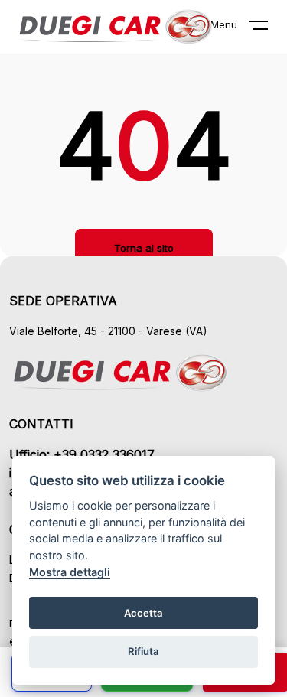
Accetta (143, 613)
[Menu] (268, 28)
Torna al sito (144, 248)
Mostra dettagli (69, 571)
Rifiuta (143, 651)
